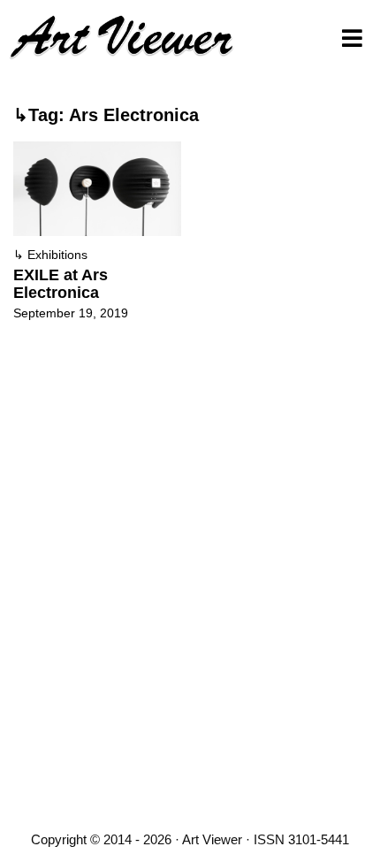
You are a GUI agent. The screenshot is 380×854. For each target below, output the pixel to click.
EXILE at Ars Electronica (60, 283)
